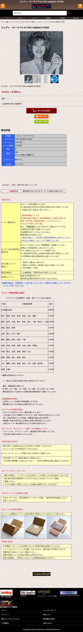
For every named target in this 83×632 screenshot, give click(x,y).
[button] (3, 6)
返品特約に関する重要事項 (12, 104)
